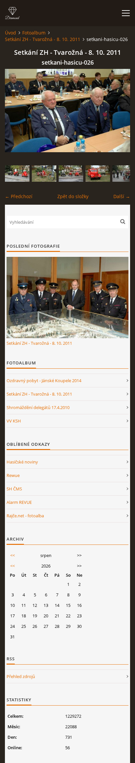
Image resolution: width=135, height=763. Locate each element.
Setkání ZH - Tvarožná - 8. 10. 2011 (42, 39)
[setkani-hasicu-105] (98, 173)
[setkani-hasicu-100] (71, 173)
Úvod (10, 33)
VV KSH (14, 421)
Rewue (13, 475)
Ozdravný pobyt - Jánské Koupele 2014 (44, 380)
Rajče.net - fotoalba (25, 516)
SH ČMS (14, 489)
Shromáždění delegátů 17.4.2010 (38, 407)
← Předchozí (18, 196)
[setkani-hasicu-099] (17, 173)
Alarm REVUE (19, 502)
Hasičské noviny (22, 462)
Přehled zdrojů (21, 676)
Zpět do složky (72, 196)
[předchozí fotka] (15, 110)
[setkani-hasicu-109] (44, 173)
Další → (121, 196)
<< (12, 555)
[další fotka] (119, 110)
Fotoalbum (34, 33)
